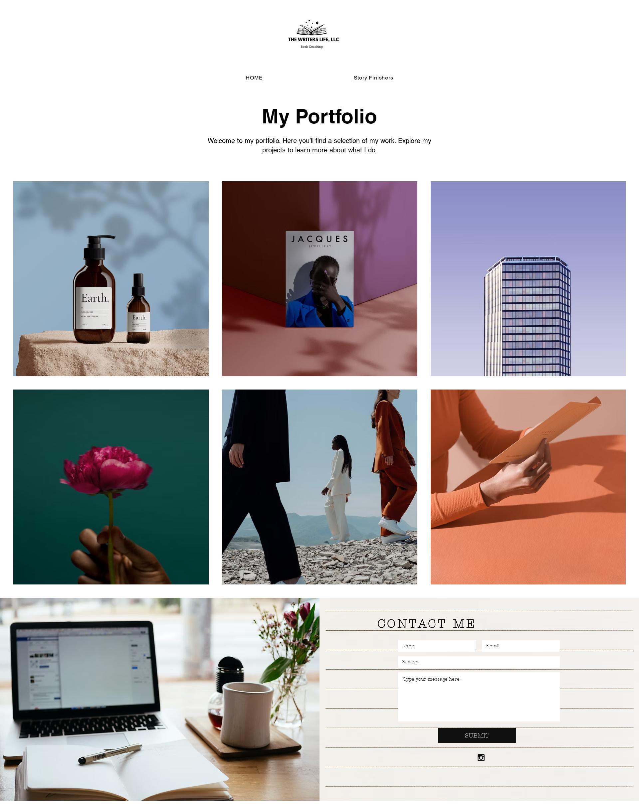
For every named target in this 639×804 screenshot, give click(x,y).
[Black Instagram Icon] (481, 757)
